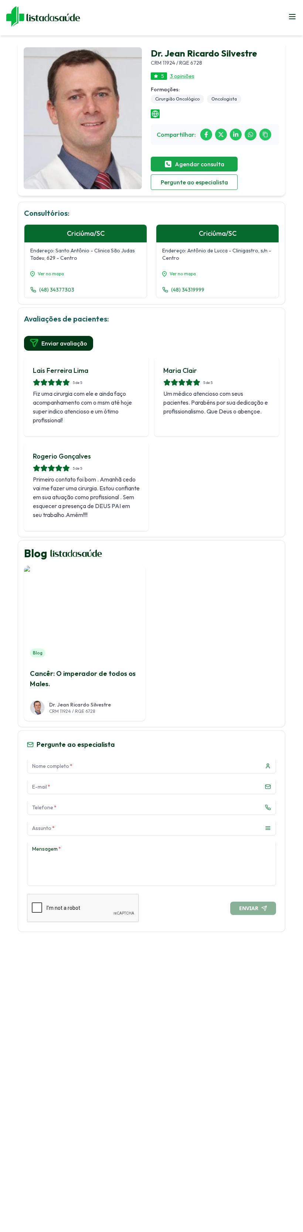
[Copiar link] (265, 134)
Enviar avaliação (64, 343)
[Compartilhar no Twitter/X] (221, 134)
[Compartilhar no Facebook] (206, 134)
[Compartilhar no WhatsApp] (250, 134)
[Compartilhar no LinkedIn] (236, 134)
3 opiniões (182, 76)
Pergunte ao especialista (194, 182)
